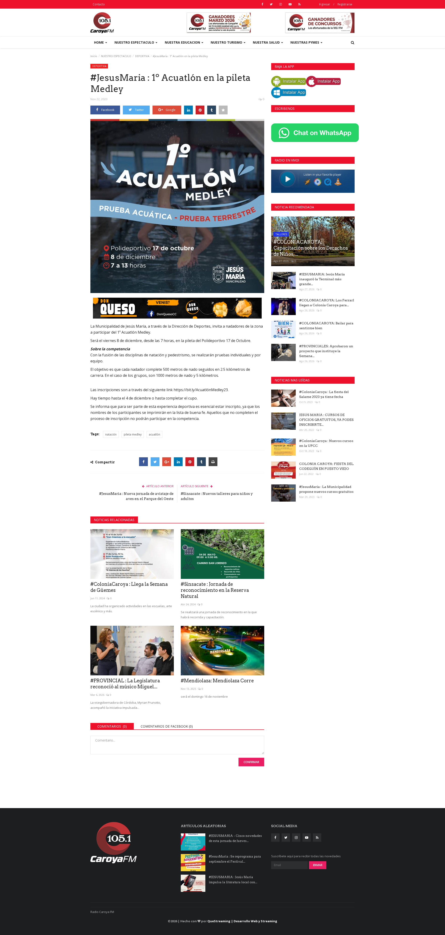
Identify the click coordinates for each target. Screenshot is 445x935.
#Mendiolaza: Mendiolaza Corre (217, 681)
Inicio (93, 56)
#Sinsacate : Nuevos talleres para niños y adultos (217, 496)
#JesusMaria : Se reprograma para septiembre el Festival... (235, 859)
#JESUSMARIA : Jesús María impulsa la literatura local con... (233, 879)
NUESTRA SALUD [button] (267, 42)
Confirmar (251, 762)
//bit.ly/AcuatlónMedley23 (206, 389)
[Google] (166, 461)
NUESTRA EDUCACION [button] (183, 42)
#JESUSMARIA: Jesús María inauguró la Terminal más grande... (322, 279)
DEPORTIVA (142, 56)
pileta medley (133, 434)
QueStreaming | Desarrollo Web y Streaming (242, 921)
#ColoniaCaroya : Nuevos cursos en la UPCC (326, 443)
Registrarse (344, 4)
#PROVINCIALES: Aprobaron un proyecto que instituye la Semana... (326, 351)
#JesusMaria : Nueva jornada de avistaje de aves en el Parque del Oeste (136, 496)
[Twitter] (155, 461)
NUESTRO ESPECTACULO (116, 56)
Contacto (99, 4)
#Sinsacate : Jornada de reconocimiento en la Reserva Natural (215, 590)
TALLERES (281, 234)
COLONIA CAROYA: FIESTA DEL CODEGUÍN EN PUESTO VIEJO (326, 466)
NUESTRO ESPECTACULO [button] (134, 42)
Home (99, 42)
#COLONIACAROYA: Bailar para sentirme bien (326, 325)
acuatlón (154, 434)
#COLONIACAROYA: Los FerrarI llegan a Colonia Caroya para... (326, 302)
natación (111, 434)
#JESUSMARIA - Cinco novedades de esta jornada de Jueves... (235, 838)
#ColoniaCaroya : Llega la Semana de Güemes (129, 587)
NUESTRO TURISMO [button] (227, 42)
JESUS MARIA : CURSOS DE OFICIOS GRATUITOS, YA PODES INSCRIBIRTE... (326, 419)
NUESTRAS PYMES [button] (305, 42)
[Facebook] (143, 461)
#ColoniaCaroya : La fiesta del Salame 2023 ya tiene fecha (324, 394)
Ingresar (324, 4)
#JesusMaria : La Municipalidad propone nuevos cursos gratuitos (326, 489)
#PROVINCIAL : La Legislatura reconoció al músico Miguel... (125, 684)
